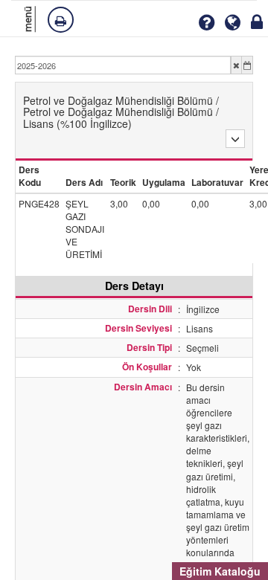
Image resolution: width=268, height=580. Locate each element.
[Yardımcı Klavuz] (206, 22)
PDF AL (62, 19)
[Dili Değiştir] (233, 22)
